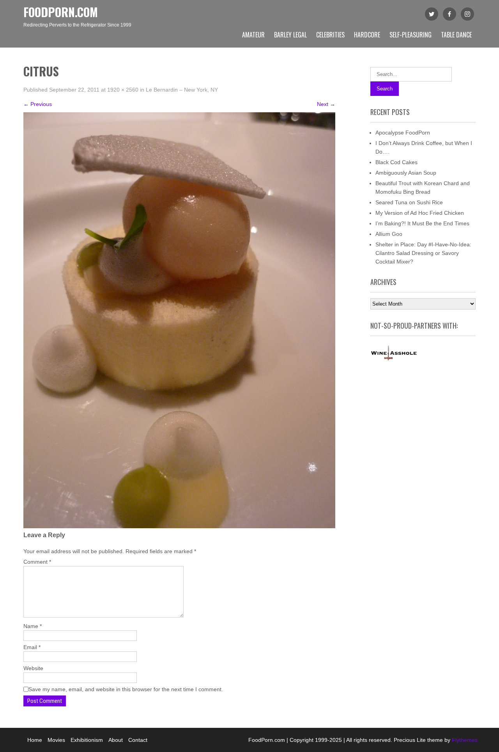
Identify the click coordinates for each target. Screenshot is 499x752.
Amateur (253, 34)
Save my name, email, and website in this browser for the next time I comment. (125, 689)
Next (326, 104)
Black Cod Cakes (396, 162)
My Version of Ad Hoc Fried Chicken (419, 213)
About (115, 740)
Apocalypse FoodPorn (402, 132)
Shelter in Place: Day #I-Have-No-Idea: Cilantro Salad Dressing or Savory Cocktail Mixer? (423, 253)
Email (32, 647)
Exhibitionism (87, 740)
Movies (56, 740)
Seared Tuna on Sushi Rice (409, 202)
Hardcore (367, 34)
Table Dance (456, 34)
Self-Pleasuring (410, 34)
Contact (137, 740)
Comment (37, 562)
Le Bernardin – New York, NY (182, 90)
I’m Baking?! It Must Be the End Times (422, 223)
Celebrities (330, 34)
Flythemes (464, 740)
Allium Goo (388, 234)
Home (34, 740)
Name (32, 626)
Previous (37, 104)
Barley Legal (290, 34)
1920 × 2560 (122, 90)
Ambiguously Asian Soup (405, 173)
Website (33, 668)
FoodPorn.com (60, 12)
